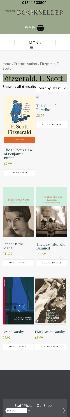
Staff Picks (23, 405)
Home (7, 64)
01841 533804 (35, 2)
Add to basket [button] (19, 172)
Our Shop (44, 405)
